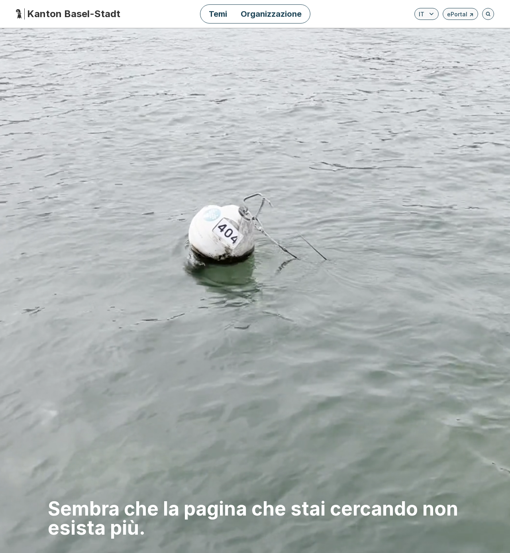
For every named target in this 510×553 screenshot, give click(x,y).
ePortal (460, 15)
